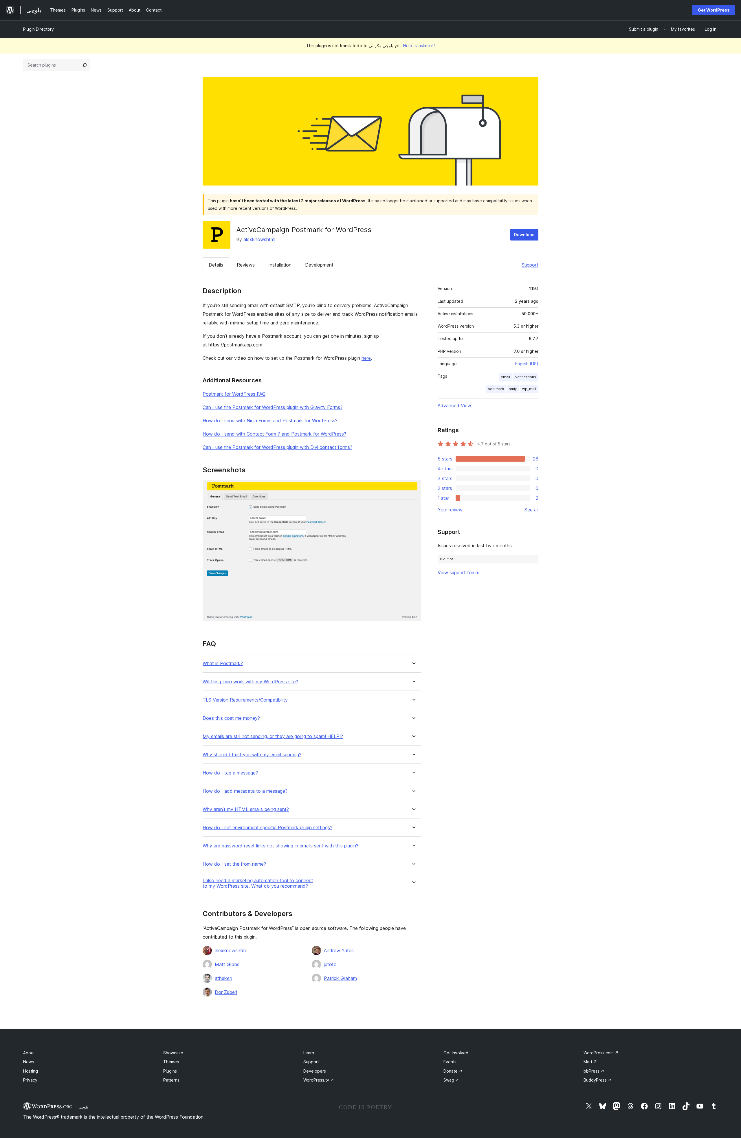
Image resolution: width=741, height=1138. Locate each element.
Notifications (525, 377)
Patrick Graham (340, 978)
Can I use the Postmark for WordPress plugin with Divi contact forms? (277, 447)
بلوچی (83, 1107)
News (28, 1061)
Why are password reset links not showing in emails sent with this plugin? (280, 846)
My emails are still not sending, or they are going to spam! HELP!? (273, 736)
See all (531, 510)
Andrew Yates (339, 950)
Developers (314, 1071)
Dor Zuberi (226, 992)
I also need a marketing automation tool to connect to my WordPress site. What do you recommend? (258, 883)
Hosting (30, 1071)
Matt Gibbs (227, 964)
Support (530, 265)
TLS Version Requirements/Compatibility (245, 700)
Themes (171, 1061)
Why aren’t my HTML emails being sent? (246, 809)
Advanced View (454, 405)
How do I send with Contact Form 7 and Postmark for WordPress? (274, 434)
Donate (453, 1071)
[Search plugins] (84, 65)
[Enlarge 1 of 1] (413, 488)
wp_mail (529, 389)
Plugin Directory (38, 29)
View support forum (458, 572)
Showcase (173, 1052)
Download (524, 234)
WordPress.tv (318, 1080)
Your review (450, 510)
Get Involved (455, 1052)
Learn (308, 1052)
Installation (279, 265)
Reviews (246, 265)
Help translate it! (419, 45)
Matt (590, 1061)
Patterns (171, 1080)
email (505, 377)
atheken (223, 978)
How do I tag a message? (230, 773)
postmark (496, 389)
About (29, 1052)
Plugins (170, 1071)
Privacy (30, 1080)
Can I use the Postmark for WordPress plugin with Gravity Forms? (272, 407)
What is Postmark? (223, 663)
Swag (451, 1080)
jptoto (330, 964)
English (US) (526, 363)
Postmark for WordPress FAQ (234, 394)
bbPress (594, 1071)
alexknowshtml (259, 239)
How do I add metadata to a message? (245, 791)
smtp (513, 389)
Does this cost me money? (231, 718)
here (366, 358)
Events (449, 1061)
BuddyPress (598, 1080)
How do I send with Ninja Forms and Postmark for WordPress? (270, 420)
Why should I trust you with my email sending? (252, 754)
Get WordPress (714, 10)
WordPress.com (601, 1052)
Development (319, 265)
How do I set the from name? (234, 864)
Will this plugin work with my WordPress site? (250, 681)
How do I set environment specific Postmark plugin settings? (267, 827)
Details (216, 265)
